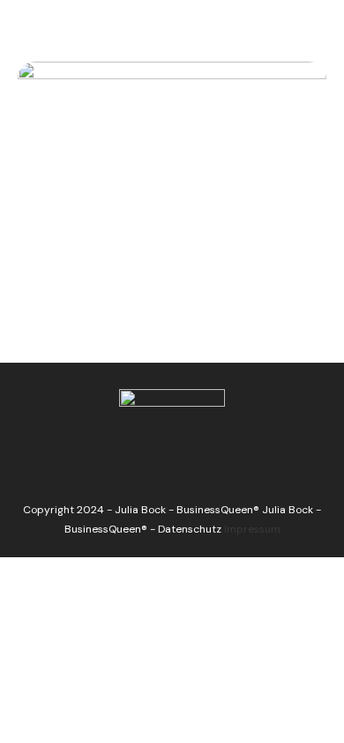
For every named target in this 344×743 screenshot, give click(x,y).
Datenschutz (189, 529)
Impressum (252, 529)
